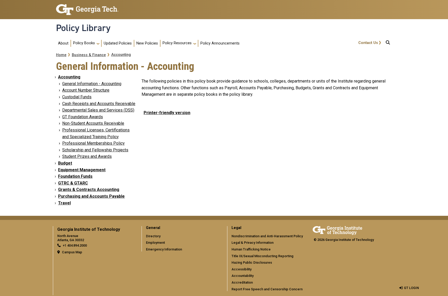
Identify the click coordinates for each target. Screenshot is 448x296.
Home (61, 55)
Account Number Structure (85, 90)
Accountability (243, 276)
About (63, 43)
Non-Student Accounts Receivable (93, 123)
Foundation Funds (75, 176)
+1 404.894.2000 (75, 245)
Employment (155, 243)
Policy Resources (177, 43)
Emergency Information (164, 249)
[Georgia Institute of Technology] (87, 7)
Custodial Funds (77, 96)
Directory (153, 236)
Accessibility (241, 269)
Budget (65, 163)
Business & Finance (89, 55)
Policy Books (84, 43)
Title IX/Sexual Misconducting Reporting (262, 256)
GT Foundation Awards (82, 116)
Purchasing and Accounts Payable (91, 196)
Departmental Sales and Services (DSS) (98, 110)
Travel (64, 203)
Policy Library (83, 28)
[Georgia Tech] (337, 230)
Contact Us (368, 43)
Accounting (121, 55)
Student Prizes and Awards (87, 156)
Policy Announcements (220, 43)
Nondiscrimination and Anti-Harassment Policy (267, 236)
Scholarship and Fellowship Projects (95, 149)
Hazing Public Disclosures (252, 262)
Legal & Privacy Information (253, 243)
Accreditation (242, 282)
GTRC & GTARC (73, 183)
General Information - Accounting (91, 83)
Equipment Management (82, 169)
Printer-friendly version (167, 112)
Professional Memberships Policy (93, 143)
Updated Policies (118, 43)
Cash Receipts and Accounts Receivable (98, 103)
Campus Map (72, 252)
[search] (388, 43)
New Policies (147, 43)
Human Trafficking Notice (251, 249)
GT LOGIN (411, 288)
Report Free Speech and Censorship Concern (267, 289)
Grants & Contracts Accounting (88, 189)
